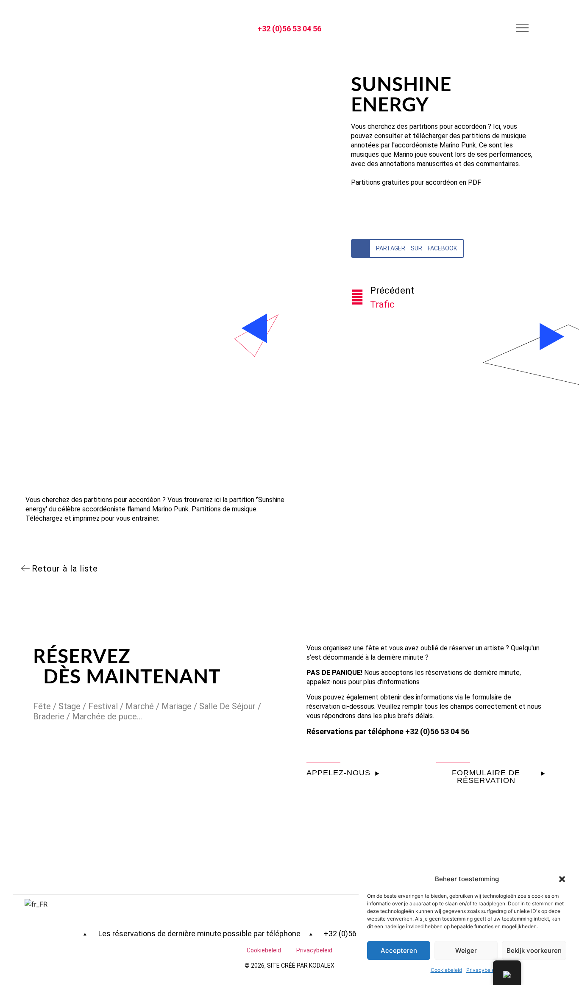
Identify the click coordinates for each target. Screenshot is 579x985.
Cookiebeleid (446, 970)
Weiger (466, 950)
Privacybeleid (482, 970)
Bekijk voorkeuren (534, 950)
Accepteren (399, 950)
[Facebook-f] (74, 28)
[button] (562, 879)
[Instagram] (55, 28)
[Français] (74, 904)
